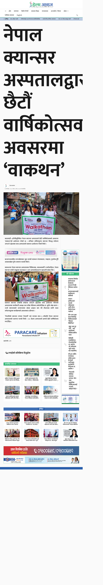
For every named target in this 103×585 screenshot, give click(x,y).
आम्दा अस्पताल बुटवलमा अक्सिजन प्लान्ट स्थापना (12, 424)
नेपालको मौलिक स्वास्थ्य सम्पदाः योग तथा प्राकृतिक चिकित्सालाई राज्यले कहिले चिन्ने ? (73, 380)
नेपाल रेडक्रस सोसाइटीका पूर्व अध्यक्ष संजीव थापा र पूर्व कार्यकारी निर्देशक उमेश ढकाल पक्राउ (31, 441)
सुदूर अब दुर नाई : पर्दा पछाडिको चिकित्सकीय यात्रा (73, 330)
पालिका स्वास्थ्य (9, 15)
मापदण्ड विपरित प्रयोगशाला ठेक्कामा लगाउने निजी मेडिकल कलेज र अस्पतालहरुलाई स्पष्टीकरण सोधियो (73, 287)
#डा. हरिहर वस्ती (14, 19)
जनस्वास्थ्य (45, 11)
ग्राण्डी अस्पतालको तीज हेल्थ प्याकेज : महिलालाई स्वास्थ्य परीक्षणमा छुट (31, 380)
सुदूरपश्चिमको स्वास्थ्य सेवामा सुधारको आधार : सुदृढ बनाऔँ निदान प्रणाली (51, 380)
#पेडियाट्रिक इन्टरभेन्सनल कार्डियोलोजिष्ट (30, 19)
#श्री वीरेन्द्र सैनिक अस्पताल (49, 19)
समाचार (16, 11)
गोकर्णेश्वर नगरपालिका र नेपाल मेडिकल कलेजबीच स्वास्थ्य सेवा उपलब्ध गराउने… (31, 399)
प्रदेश (65, 11)
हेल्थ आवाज (12, 186)
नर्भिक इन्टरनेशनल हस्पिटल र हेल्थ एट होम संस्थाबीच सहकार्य (51, 398)
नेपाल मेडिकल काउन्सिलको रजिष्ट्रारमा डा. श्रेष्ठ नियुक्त (51, 440)
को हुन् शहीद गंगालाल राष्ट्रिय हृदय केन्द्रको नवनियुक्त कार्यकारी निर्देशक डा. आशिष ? (72, 361)
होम (10, 11)
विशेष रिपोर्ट (24, 11)
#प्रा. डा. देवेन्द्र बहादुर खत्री (64, 19)
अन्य (10, 341)
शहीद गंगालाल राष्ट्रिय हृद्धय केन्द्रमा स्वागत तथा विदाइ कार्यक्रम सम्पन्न (12, 380)
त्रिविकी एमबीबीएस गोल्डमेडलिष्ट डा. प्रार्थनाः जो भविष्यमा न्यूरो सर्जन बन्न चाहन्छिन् (73, 344)
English (19, 15)
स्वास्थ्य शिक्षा (35, 11)
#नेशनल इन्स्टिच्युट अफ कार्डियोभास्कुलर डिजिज (84, 19)
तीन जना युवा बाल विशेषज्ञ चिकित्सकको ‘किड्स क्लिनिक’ (72, 319)
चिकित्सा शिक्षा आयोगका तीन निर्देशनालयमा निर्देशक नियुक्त (12, 440)
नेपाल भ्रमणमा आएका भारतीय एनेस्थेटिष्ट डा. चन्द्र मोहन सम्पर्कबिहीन (31, 424)
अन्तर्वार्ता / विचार (56, 11)
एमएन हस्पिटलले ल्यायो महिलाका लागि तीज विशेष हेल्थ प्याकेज (12, 398)
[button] (6, 11)
